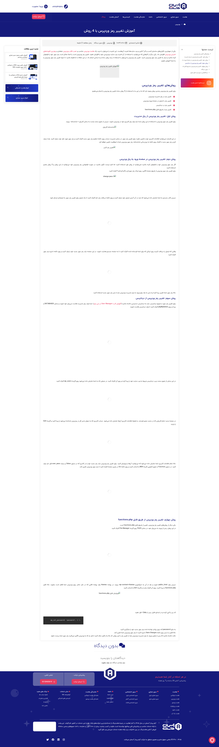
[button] (182, 49)
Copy (81, 618)
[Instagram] (63, 739)
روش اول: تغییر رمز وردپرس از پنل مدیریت (196, 57)
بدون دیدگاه (204, 69)
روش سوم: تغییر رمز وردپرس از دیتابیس (196, 63)
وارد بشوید (105, 663)
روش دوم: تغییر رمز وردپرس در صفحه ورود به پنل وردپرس (194, 60)
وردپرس (109, 43)
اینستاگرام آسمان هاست (197, 83)
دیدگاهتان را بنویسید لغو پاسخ (199, 73)
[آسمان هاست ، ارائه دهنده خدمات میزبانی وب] (178, 6)
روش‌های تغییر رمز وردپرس (201, 54)
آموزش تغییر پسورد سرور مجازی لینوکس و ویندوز (18, 56)
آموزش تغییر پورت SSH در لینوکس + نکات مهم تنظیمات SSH (17, 66)
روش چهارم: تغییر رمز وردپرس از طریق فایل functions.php (194, 66)
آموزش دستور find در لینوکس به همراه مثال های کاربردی (18, 76)
